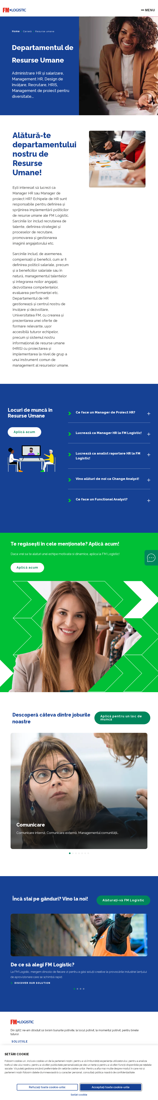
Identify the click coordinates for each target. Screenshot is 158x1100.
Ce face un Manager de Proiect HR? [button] (105, 412)
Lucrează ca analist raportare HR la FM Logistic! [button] (108, 455)
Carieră (27, 31)
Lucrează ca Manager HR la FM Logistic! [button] (109, 433)
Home (16, 31)
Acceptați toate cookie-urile (110, 1087)
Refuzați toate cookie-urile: (47, 1087)
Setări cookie (79, 1094)
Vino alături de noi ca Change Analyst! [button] (107, 479)
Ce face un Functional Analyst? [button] (102, 499)
